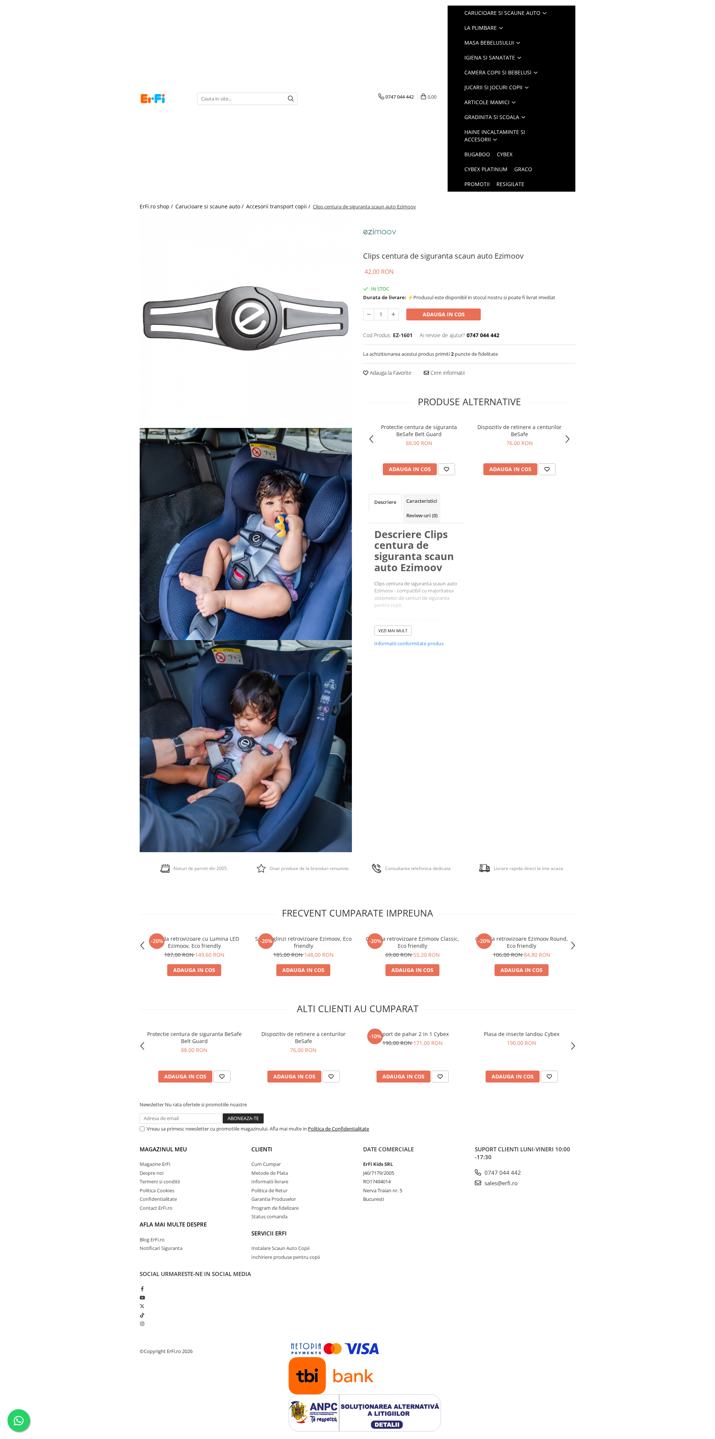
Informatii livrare (269, 1181)
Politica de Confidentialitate (338, 1128)
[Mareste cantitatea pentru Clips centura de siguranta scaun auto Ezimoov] (393, 314)
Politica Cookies (157, 1190)
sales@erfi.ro (500, 1183)
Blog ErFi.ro (152, 1239)
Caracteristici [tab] (421, 501)
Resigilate (510, 184)
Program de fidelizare (275, 1208)
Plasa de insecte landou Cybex (521, 1033)
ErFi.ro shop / (157, 206)
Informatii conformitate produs (409, 643)
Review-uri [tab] (422, 515)
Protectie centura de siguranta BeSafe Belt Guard (419, 430)
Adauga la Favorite (389, 372)
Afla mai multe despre (173, 1224)
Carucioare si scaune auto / (210, 206)
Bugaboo (477, 154)
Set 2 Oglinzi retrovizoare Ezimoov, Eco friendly (303, 942)
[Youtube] (142, 1297)
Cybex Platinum (486, 169)
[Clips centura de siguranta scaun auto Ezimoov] (246, 322)
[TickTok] (142, 1315)
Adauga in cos (444, 314)
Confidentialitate (158, 1199)
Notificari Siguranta (161, 1248)
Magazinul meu (163, 1149)
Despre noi (151, 1173)
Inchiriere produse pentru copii (285, 1257)
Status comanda (269, 1216)
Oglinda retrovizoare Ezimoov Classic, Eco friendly (412, 942)
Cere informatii (447, 372)
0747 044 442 (502, 1172)
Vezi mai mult (392, 630)
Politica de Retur (269, 1190)
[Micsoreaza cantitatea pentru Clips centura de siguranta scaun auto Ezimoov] (368, 314)
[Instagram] (142, 1323)
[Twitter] (142, 1306)
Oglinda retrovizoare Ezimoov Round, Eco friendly (521, 942)
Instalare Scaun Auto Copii (280, 1248)
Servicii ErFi (269, 1233)
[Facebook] (142, 1288)
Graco (523, 169)
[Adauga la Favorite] (446, 469)
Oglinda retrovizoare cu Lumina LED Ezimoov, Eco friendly (194, 942)
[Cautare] (291, 99)
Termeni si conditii (160, 1181)
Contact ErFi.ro (156, 1208)
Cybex (504, 154)
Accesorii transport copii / (279, 206)
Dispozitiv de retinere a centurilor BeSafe (519, 430)
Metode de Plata (269, 1173)
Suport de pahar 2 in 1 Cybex (412, 1033)
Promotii (477, 184)
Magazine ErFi (155, 1164)
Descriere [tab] (385, 502)
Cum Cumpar (266, 1164)
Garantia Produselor (273, 1199)
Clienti (261, 1149)
